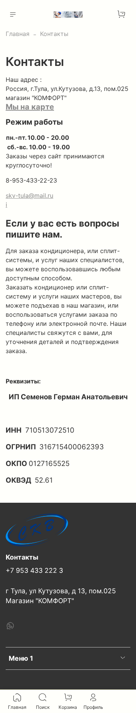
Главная (17, 34)
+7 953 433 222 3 (34, 570)
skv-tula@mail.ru (29, 195)
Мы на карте (30, 106)
